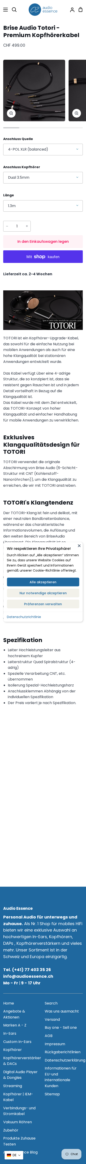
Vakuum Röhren (17, 1122)
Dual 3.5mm (18, 177)
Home (8, 1003)
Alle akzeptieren (43, 582)
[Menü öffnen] (4, 9)
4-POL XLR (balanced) (28, 149)
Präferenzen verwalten (43, 604)
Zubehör (10, 1130)
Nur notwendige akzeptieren (43, 593)
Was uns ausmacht (62, 1011)
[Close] (79, 545)
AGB (49, 1035)
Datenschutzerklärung (65, 1060)
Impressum (55, 1044)
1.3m (12, 205)
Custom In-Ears (17, 1041)
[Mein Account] (70, 9)
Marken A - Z (14, 1025)
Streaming (12, 1085)
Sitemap (52, 1094)
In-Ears (9, 1033)
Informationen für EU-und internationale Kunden (61, 1077)
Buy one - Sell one (61, 1027)
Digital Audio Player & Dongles (20, 1074)
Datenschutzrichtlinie (24, 616)
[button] (14, 1155)
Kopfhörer (12, 1049)
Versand (52, 1019)
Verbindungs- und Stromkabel (19, 1111)
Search (51, 1003)
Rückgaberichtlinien (62, 1052)
